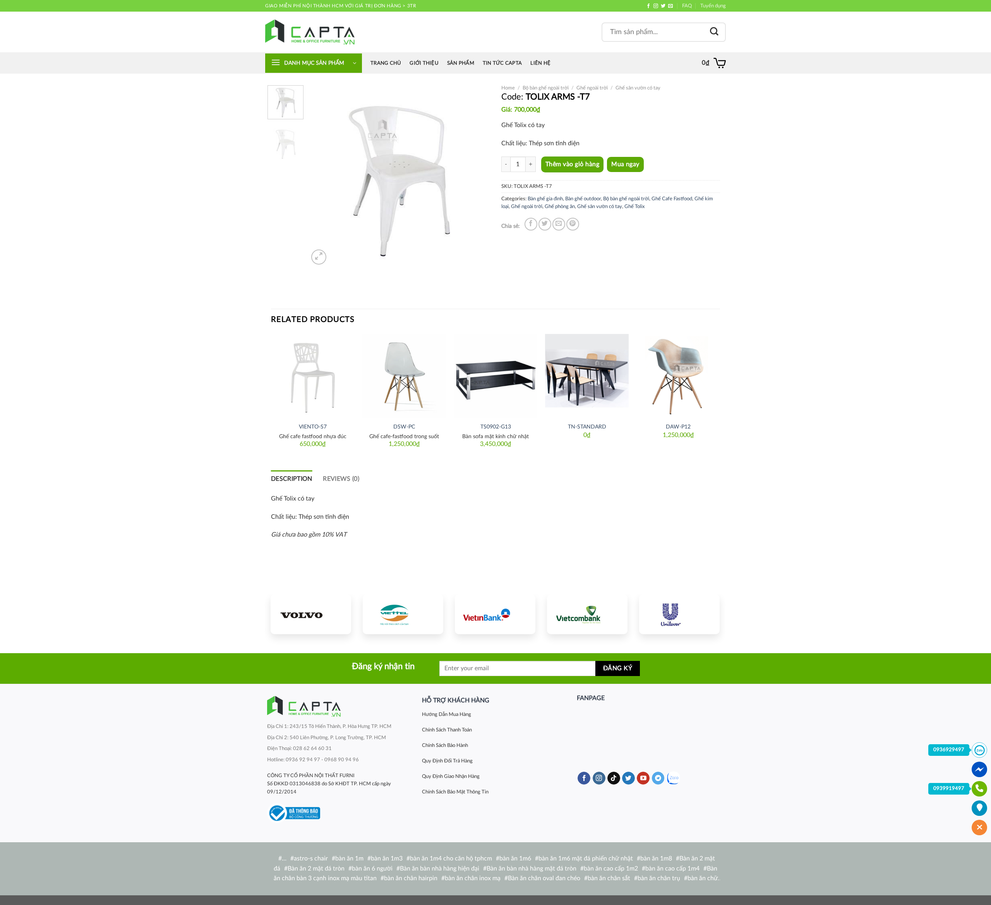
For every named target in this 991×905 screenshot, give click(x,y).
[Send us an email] (670, 6)
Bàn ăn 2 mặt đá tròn (316, 868)
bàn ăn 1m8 (656, 858)
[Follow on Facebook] (648, 6)
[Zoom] (318, 257)
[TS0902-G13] (495, 376)
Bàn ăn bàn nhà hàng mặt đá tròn (531, 868)
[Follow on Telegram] (658, 778)
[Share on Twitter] (544, 224)
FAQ (687, 5)
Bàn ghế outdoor (583, 198)
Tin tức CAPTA (502, 63)
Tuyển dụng (713, 5)
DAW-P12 (678, 427)
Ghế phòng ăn (560, 206)
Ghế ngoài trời (592, 88)
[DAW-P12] (678, 376)
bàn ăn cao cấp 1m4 (672, 868)
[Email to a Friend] (558, 224)
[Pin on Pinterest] (572, 224)
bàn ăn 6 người (372, 868)
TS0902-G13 (495, 427)
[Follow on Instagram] (655, 6)
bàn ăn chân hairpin (410, 878)
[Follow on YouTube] (643, 778)
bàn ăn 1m (349, 858)
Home (508, 88)
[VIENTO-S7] (313, 376)
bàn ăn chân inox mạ (473, 878)
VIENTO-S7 (313, 427)
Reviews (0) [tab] (341, 479)
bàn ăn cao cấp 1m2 (611, 868)
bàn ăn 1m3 (387, 858)
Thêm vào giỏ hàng (572, 164)
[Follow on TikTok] (613, 778)
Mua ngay (625, 164)
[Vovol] (311, 614)
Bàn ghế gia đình (545, 198)
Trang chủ (385, 63)
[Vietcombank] (587, 614)
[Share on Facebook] (531, 224)
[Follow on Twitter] (663, 6)
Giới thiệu (424, 63)
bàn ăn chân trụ (659, 878)
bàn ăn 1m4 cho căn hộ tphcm (451, 858)
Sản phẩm (460, 63)
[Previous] (322, 176)
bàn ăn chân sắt (609, 878)
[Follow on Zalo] (673, 778)
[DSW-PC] (404, 376)
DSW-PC (404, 427)
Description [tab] (291, 479)
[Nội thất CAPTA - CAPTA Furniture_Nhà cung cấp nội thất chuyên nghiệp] (310, 32)
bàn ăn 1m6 (515, 858)
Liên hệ (540, 63)
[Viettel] (403, 614)
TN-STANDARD (587, 427)
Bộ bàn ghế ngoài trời (546, 88)
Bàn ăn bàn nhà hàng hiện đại (439, 868)
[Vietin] (495, 614)
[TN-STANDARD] (587, 376)
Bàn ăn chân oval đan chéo (544, 878)
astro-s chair (311, 858)
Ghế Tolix (634, 206)
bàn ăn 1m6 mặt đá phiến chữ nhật (585, 858)
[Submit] (714, 32)
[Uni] (679, 614)
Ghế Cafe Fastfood (672, 198)
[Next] (476, 176)
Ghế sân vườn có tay (638, 88)
